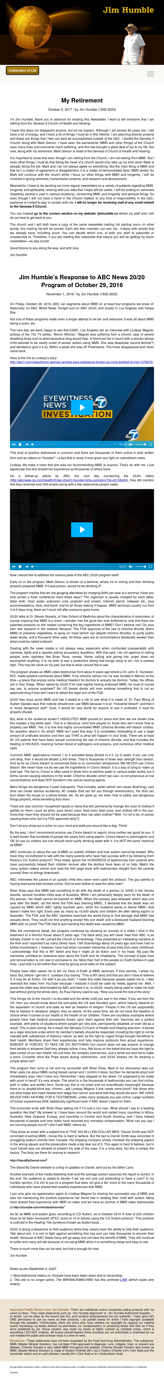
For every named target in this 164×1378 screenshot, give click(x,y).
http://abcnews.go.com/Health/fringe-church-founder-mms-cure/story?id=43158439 (69, 480)
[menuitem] (148, 74)
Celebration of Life (22, 70)
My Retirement (82, 100)
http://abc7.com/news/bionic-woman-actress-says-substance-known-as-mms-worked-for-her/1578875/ (81, 362)
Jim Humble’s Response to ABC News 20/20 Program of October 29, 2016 (82, 280)
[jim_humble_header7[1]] (82, 32)
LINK (123, 1279)
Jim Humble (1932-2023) (97, 109)
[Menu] (148, 74)
